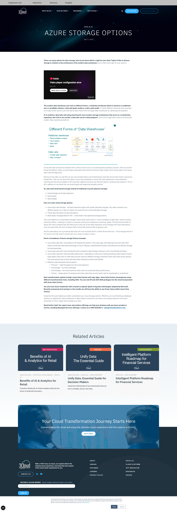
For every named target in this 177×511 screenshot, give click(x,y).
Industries (37, 2)
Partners (94, 468)
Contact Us (26, 474)
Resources (77, 11)
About (92, 461)
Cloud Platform (133, 464)
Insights (68, 2)
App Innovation (132, 468)
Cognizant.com (15, 2)
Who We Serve (62, 11)
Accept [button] (114, 506)
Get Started (132, 11)
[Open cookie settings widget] (3, 508)
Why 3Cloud (92, 11)
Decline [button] (122, 506)
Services (53, 2)
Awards (93, 464)
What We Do (46, 11)
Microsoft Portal (149, 11)
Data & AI (130, 461)
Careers (93, 471)
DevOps (129, 475)
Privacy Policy (85, 502)
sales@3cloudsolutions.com (114, 308)
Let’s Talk (88, 434)
